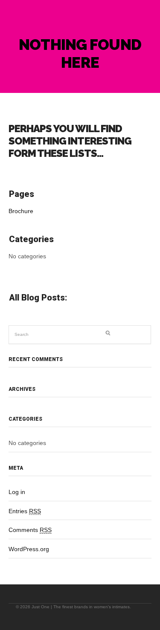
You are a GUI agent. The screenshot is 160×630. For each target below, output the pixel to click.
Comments (30, 529)
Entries (25, 511)
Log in (17, 491)
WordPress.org (29, 549)
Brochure (21, 211)
